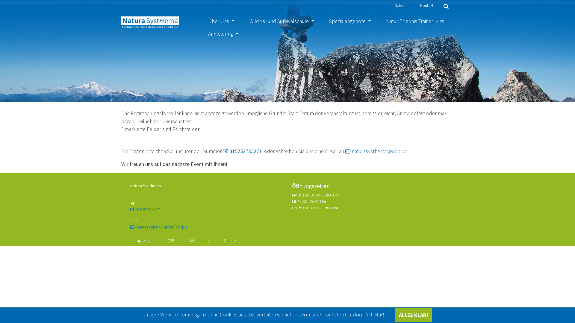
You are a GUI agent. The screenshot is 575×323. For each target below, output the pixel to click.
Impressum (144, 240)
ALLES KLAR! (413, 315)
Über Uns (219, 21)
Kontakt (426, 5)
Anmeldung (221, 34)
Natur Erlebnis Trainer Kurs (415, 21)
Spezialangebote (348, 21)
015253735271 (245, 151)
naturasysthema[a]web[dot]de (161, 227)
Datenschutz (199, 240)
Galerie (400, 5)
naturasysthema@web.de (379, 151)
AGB (171, 240)
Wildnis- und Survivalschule (279, 21)
